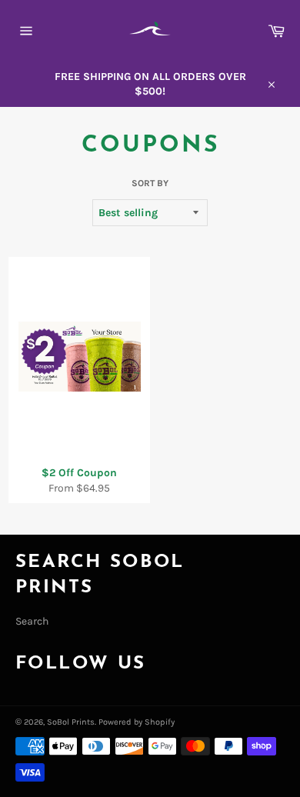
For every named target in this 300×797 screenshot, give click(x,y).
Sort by (150, 183)
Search (31, 621)
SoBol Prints (71, 722)
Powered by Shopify (136, 722)
